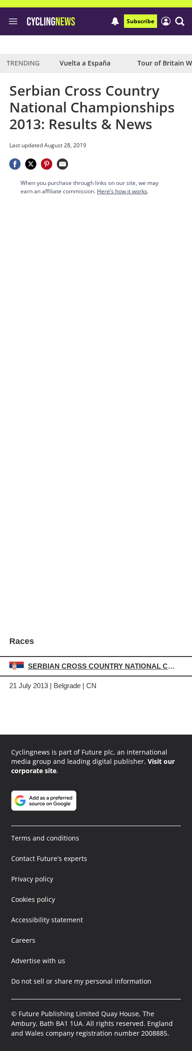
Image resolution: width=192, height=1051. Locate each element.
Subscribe (140, 21)
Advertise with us (38, 960)
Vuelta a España (85, 63)
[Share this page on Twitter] (30, 164)
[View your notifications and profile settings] (115, 21)
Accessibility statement (47, 919)
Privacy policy (32, 878)
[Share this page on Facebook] (15, 164)
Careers (23, 940)
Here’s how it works (122, 191)
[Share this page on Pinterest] (46, 164)
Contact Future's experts (49, 858)
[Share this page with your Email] (62, 164)
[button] (180, 21)
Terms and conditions (45, 838)
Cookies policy (33, 899)
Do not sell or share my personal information (81, 981)
